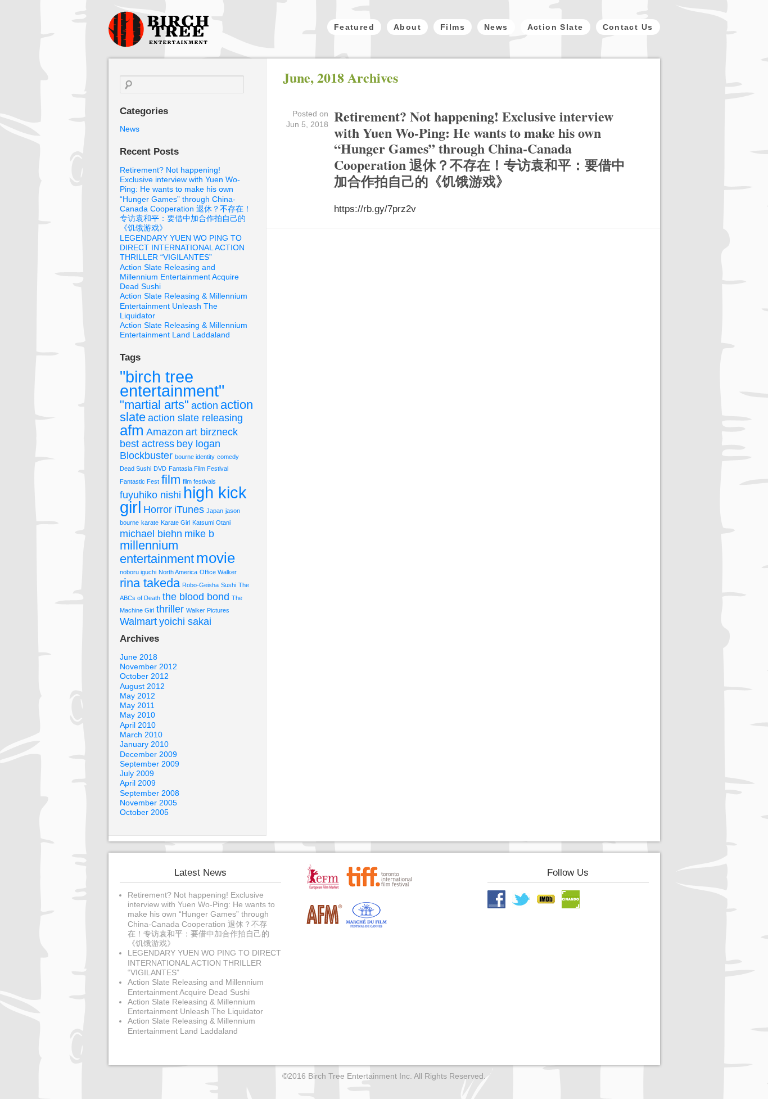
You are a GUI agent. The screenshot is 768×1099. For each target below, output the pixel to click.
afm (132, 430)
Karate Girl (175, 522)
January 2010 (144, 744)
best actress (147, 443)
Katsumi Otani (211, 522)
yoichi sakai (185, 621)
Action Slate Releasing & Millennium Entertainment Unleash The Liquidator (183, 305)
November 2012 (148, 666)
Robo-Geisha (200, 585)
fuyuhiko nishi (150, 495)
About (407, 26)
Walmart (138, 621)
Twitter (521, 899)
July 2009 (137, 773)
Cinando (571, 899)
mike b (199, 533)
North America (178, 572)
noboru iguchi (138, 572)
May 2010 (137, 714)
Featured (354, 26)
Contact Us (628, 26)
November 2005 (148, 802)
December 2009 (148, 754)
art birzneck (212, 432)
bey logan (198, 443)
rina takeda (150, 583)
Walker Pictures (207, 610)
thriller (170, 609)
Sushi (228, 585)
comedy (228, 456)
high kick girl (183, 499)
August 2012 (142, 686)
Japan (214, 510)
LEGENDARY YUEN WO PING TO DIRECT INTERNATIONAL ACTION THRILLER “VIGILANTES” (182, 247)
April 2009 (138, 782)
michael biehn (151, 533)
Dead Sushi (135, 468)
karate (150, 522)
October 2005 (144, 812)
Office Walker (218, 572)
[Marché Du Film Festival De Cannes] (365, 925)
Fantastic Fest (139, 481)
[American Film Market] (324, 925)
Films (452, 26)
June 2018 (138, 656)
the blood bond (195, 596)
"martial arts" (154, 405)
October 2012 (144, 676)
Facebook (496, 899)
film (170, 479)
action (204, 405)
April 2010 (138, 724)
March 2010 (141, 734)
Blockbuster (146, 455)
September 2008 (149, 793)
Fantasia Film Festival (198, 468)
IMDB (546, 899)
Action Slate (555, 26)
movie (215, 558)
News (496, 26)
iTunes (189, 509)
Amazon (164, 432)
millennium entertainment (157, 552)
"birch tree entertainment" (172, 383)
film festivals (199, 481)
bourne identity (195, 456)
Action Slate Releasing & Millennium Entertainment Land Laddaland (183, 330)
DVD (159, 468)
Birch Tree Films (159, 29)
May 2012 (137, 695)
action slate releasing (195, 418)
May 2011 (137, 705)
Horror (157, 509)
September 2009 (149, 763)
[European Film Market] (324, 887)
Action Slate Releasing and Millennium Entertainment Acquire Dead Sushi (179, 277)
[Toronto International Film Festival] (380, 887)
